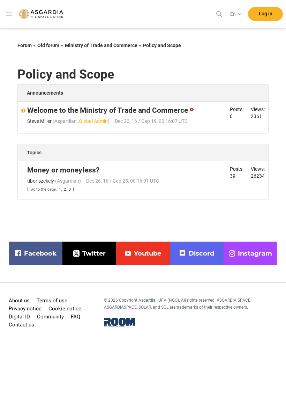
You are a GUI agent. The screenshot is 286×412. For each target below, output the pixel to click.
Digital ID (19, 317)
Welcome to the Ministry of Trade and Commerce (107, 110)
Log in (265, 13)
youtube (147, 253)
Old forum (48, 45)
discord (201, 253)
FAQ (75, 317)
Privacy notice (25, 309)
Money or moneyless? (63, 170)
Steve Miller (39, 121)
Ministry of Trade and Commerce (101, 45)
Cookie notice (64, 309)
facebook (40, 253)
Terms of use (52, 300)
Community (50, 317)
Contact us (21, 325)
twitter (94, 253)
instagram (255, 253)
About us (19, 300)
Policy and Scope (162, 45)
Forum (24, 45)
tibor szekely (40, 181)
